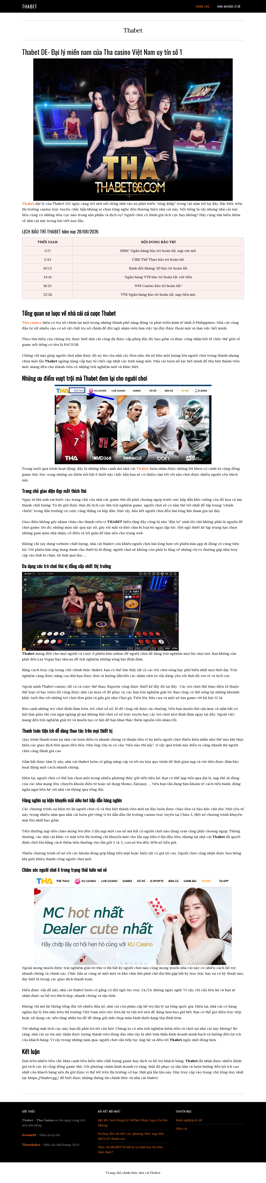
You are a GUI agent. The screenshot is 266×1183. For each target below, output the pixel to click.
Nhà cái (181, 1128)
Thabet (29, 6)
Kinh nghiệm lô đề (189, 1120)
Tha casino (32, 322)
